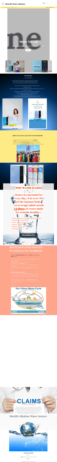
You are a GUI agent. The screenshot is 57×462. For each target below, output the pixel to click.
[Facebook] (46, 7)
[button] (53, 7)
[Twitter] (47, 7)
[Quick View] (18, 175)
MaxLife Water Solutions (15, 4)
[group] (27, 177)
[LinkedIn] (48, 7)
